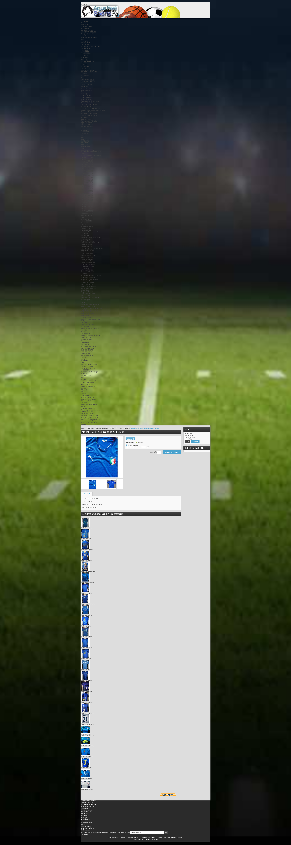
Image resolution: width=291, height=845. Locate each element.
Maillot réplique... (86, 626)
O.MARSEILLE (85, 25)
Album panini (85, 301)
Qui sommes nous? (170, 838)
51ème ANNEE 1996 (87, 195)
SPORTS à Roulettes (87, 397)
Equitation (84, 403)
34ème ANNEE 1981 (87, 166)
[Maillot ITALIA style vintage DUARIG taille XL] (85, 773)
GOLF (82, 392)
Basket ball (84, 330)
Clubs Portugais (86, 99)
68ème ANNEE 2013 (87, 208)
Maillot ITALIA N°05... (87, 637)
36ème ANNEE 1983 (87, 159)
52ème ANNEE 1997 (87, 199)
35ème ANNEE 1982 (87, 204)
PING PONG (84, 361)
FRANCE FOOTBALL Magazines (91, 155)
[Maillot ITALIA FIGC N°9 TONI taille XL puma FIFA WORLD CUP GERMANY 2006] (85, 697)
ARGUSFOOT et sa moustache (90, 419)
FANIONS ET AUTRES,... (88, 250)
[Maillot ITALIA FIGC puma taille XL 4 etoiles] (92, 484)
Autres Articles (85, 290)
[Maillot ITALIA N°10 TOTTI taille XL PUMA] (85, 751)
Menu (82, 19)
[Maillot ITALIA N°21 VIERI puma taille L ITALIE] (85, 718)
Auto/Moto (84, 323)
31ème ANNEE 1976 (87, 206)
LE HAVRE (84, 65)
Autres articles (85, 343)
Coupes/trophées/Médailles (89, 292)
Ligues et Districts (86, 246)
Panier (188, 429)
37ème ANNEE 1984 (87, 157)
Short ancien (85, 341)
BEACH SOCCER (86, 221)
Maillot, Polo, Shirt (86, 337)
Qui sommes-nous (86, 823)
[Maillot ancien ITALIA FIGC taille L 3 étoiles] (85, 577)
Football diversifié (86, 215)
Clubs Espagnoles (86, 97)
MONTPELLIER (85, 43)
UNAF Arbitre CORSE (87, 119)
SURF (82, 377)
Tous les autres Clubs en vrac (90, 101)
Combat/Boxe (85, 395)
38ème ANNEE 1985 (87, 170)
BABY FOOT (84, 223)
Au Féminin (84, 234)
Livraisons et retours (87, 810)
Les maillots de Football (88, 261)
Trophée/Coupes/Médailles (89, 121)
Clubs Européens (86, 90)
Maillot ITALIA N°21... (87, 724)
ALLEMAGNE (85, 134)
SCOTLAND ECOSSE (87, 150)
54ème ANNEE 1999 (87, 201)
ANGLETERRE (85, 139)
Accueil (83, 428)
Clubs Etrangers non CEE (89, 254)
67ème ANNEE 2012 (87, 203)
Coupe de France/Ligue (88, 241)
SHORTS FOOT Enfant (88, 306)
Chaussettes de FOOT (87, 266)
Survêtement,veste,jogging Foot (90, 304)
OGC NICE (84, 39)
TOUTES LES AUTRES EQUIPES (91, 152)
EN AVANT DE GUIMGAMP (89, 72)
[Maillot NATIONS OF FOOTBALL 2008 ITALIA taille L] (85, 544)
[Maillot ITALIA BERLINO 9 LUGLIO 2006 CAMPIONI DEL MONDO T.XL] (85, 566)
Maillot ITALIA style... (87, 778)
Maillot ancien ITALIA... (88, 582)
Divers (83, 406)
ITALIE (83, 137)
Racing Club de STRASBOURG (90, 46)
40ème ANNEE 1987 (87, 161)
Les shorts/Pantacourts (88, 263)
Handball (83, 332)
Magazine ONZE (86, 230)
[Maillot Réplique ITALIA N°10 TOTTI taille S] (85, 533)
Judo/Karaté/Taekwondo (88, 346)
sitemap (180, 838)
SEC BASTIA (85, 28)
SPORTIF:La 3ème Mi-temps (89, 417)
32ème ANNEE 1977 (87, 172)
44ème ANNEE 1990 (87, 192)
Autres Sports (85, 344)
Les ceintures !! (85, 353)
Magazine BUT (85, 228)
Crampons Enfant (86, 317)
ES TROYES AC (86, 68)
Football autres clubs (87, 79)
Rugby (83, 321)
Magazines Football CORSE (89, 114)
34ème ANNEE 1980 (87, 164)
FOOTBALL (84, 21)
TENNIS (83, 357)
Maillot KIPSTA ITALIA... (88, 604)
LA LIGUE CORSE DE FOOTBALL (91, 108)
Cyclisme (83, 393)
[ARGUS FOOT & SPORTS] (102, 11)
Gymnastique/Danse (87, 384)
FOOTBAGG (84, 424)
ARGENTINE (85, 132)
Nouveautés (84, 817)
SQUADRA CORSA (87, 123)
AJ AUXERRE (85, 52)
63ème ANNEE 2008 (87, 190)
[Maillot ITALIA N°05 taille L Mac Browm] (85, 631)
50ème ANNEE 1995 (87, 197)
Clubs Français (85, 23)
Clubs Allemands (86, 95)
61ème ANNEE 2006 (87, 186)
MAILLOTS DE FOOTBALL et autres (92, 248)
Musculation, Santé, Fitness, (89, 404)
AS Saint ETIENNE (86, 26)
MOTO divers (85, 326)
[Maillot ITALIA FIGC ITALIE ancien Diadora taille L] (85, 675)
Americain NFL (85, 235)
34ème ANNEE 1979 (87, 175)
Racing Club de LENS (87, 34)
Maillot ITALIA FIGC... (87, 560)
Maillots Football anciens (88, 286)
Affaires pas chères (87, 257)
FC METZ (84, 63)
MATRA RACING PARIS (88, 81)
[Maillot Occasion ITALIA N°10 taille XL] (85, 609)
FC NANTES (84, 41)
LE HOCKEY (85, 370)
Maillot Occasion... (86, 528)
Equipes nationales (87, 126)
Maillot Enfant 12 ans (87, 313)
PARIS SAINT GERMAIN (88, 32)
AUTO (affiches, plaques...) (89, 324)
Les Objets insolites (87, 244)
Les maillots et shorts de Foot (90, 243)
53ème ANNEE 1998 (87, 194)
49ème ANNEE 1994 (87, 183)
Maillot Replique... (86, 768)
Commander (195, 441)
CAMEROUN (85, 141)
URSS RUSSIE (85, 146)
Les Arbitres (84, 252)
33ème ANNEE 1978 (87, 174)
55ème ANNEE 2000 (87, 214)
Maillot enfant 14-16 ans (88, 315)
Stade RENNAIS (86, 45)
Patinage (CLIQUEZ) (87, 366)
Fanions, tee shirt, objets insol (90, 297)
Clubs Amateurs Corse (88, 103)
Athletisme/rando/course (88, 399)
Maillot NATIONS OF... (87, 549)
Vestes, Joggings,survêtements (90, 410)
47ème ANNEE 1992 (87, 179)
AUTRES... (84, 224)
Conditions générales (87, 828)
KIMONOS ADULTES (87, 350)
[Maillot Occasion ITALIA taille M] (85, 522)
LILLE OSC (84, 50)
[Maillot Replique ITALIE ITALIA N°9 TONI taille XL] (85, 762)
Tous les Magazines (87, 226)
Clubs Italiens (85, 92)
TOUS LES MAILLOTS (87, 125)
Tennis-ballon (85, 219)
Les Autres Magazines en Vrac (90, 232)
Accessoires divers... (87, 352)
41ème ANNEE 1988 (87, 163)
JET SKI (83, 379)
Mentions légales (86, 826)
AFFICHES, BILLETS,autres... (90, 115)
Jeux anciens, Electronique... (89, 421)
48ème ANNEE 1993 (87, 181)
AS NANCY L (85, 55)
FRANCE (83, 128)
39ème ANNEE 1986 (87, 168)
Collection (84, 274)
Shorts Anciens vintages (88, 288)
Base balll (84, 388)
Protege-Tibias (85, 268)
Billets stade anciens (87, 284)
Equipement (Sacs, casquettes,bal (91, 308)
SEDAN (83, 77)
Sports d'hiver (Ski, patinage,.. (90, 364)
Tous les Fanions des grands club (91, 275)
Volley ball (84, 390)
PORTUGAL (84, 144)
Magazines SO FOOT (87, 272)
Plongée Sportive (86, 375)
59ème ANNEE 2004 (87, 184)
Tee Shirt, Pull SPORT (87, 412)
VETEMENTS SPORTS (88, 408)
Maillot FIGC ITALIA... (87, 648)
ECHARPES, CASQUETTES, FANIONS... (93, 110)
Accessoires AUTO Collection (90, 328)
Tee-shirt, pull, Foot (86, 112)
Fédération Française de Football (91, 237)
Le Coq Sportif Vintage (88, 281)
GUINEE (83, 154)
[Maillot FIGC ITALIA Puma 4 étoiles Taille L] (85, 642)
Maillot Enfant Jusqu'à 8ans (89, 310)
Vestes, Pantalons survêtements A (91, 335)
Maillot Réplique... (86, 539)
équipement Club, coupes (89, 255)
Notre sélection (85, 819)
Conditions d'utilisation (148, 838)
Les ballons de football (88, 277)
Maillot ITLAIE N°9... (87, 691)
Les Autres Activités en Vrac (89, 381)
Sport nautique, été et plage (89, 372)
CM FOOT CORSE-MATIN (89, 105)
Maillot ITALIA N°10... (87, 757)
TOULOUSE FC (85, 48)
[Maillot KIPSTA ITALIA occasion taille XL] (85, 598)
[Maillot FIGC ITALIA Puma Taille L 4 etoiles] (85, 784)
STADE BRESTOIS (86, 86)
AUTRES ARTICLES (87, 270)
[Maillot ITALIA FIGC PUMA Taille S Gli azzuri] (85, 588)
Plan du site (84, 813)
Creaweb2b (154, 839)
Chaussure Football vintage (89, 279)
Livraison (122, 838)
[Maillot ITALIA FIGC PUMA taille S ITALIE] (85, 729)
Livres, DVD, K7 (85, 239)
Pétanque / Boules (86, 401)
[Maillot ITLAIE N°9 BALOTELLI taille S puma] (85, 686)
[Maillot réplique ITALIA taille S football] (85, 664)
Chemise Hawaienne (87, 383)
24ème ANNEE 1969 (87, 210)
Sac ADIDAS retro (86, 339)
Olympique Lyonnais (87, 30)
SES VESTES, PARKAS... (88, 106)
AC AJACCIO (85, 57)
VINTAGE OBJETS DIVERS (89, 423)
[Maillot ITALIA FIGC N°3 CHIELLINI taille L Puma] (85, 707)
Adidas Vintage (85, 333)
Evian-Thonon (85, 83)
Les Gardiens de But (87, 259)
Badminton (84, 359)
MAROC (83, 148)
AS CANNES (85, 66)
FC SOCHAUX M (86, 54)
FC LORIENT (85, 75)
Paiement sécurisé (86, 812)
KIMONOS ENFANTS (87, 348)
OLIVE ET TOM (85, 299)
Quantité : (153, 452)
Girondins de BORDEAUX (89, 37)
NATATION (84, 373)
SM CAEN (84, 59)
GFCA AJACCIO (85, 88)
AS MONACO (85, 35)
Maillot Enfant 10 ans (87, 312)
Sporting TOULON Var (87, 61)
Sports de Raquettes (87, 355)
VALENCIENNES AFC (87, 70)
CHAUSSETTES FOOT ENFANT (90, 319)
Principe (83, 824)
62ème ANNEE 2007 (87, 188)
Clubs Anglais (85, 94)
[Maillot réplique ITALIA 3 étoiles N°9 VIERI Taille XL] (85, 620)
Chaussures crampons (88, 264)
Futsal (82, 217)
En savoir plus (86, 494)
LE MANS (84, 74)
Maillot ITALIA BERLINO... (88, 571)
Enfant (83, 303)
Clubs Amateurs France (88, 294)
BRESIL (83, 135)
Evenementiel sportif (87, 413)
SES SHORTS (85, 117)
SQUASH (84, 363)
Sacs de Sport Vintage (87, 283)
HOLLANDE (84, 143)
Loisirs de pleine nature (88, 386)
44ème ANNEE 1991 (87, 177)
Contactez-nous (85, 830)
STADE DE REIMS (86, 85)
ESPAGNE (84, 130)
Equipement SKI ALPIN (88, 368)
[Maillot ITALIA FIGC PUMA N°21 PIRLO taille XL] (85, 555)
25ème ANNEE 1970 (87, 212)
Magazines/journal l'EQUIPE (89, 415)
